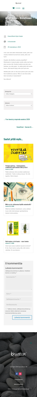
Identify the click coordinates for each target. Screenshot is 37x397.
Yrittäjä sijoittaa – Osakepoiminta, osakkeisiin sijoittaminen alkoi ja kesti (16, 166)
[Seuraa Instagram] (20, 373)
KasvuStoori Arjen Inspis (15, 36)
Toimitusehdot (18, 379)
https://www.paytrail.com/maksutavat (18, 389)
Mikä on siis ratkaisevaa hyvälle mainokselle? (18, 204)
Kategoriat (8, 91)
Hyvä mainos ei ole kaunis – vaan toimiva (17, 241)
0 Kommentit (11, 41)
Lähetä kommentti (22, 317)
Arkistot (7, 103)
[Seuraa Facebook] (16, 373)
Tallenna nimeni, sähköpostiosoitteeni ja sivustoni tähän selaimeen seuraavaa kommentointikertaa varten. (17, 311)
